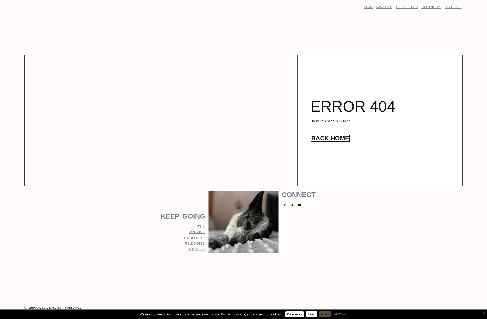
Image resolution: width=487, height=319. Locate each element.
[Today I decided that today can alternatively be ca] (200, 278)
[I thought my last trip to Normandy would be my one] (331, 278)
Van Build (384, 7)
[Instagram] (285, 205)
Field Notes (431, 7)
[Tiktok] (292, 205)
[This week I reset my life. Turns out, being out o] (287, 278)
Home (368, 7)
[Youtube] (299, 205)
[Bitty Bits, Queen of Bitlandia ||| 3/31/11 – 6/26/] (156, 278)
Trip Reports (407, 7)
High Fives (453, 7)
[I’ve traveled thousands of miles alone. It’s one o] (243, 278)
